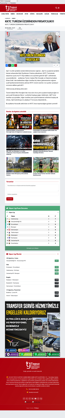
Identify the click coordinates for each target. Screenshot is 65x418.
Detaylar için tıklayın (32, 248)
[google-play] (36, 402)
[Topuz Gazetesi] (11, 8)
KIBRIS (13, 14)
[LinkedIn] (32, 398)
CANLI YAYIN (5, 14)
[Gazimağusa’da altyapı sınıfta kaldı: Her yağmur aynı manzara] (46, 121)
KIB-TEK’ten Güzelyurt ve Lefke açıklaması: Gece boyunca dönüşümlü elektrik (17, 153)
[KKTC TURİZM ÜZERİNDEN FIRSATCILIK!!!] (32, 47)
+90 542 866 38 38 (33, 389)
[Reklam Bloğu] (32, 329)
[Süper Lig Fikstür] (58, 254)
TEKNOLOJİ (54, 14)
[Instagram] (29, 398)
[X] (27, 398)
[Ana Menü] (58, 8)
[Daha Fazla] (15, 65)
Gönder (9, 199)
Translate (13, 3)
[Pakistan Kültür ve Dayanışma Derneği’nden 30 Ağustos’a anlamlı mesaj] (19, 121)
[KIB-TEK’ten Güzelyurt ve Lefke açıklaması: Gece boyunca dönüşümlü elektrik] (19, 142)
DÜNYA (32, 14)
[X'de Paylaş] (9, 65)
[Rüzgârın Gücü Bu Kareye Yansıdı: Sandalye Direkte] (46, 142)
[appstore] (28, 402)
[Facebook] (24, 398)
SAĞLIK (46, 14)
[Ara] (56, 8)
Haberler (7, 18)
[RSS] (41, 398)
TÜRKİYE (62, 14)
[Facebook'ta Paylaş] (7, 65)
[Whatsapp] (38, 398)
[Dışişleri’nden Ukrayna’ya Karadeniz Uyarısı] (19, 164)
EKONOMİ (19, 14)
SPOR (26, 14)
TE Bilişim (36, 408)
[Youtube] (35, 398)
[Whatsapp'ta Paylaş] (12, 65)
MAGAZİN (39, 14)
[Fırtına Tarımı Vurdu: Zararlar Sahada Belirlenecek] (46, 164)
